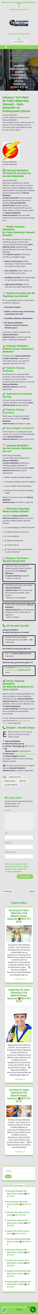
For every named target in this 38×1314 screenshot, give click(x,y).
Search (8, 1176)
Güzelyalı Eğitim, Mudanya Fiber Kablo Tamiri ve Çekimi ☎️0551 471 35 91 (19, 1284)
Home (13, 41)
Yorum (8, 810)
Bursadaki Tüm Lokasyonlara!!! (19, 9)
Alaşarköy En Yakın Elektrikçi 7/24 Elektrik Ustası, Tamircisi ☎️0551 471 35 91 (19, 995)
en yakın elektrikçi (11, 785)
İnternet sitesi (10, 852)
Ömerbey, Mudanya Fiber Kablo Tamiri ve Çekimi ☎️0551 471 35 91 (19, 1241)
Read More (19, 979)
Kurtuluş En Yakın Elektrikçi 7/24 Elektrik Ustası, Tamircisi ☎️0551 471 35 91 (19, 916)
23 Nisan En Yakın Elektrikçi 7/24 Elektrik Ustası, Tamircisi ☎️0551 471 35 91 (19, 1095)
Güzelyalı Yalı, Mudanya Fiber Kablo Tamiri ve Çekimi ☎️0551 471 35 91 (18, 1263)
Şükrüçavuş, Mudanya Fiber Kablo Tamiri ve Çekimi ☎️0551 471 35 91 (18, 1252)
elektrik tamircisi (15, 777)
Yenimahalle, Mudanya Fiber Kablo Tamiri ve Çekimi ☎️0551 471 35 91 (18, 1223)
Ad (6, 833)
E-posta (8, 842)
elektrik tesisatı (9, 781)
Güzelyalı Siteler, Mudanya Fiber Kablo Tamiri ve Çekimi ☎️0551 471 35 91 (19, 1273)
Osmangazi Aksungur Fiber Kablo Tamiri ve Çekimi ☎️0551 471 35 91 (18, 1193)
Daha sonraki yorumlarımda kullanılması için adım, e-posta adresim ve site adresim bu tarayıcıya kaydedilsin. (17, 868)
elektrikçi (23, 781)
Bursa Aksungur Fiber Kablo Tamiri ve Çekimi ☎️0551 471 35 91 (19, 1204)
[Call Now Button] (33, 1309)
